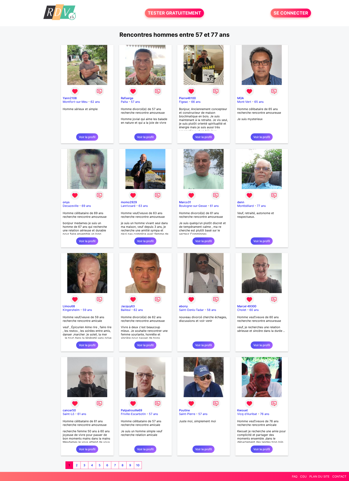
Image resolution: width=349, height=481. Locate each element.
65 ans (259, 102)
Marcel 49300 (246, 306)
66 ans (195, 102)
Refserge (127, 98)
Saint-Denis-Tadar (191, 310)
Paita (124, 102)
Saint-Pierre (187, 414)
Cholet (241, 310)
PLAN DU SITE (319, 476)
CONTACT (339, 476)
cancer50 (69, 410)
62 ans (95, 102)
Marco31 (185, 202)
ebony (183, 306)
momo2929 (129, 202)
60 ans (254, 310)
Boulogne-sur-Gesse (193, 206)
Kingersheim (71, 310)
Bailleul (126, 310)
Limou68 (69, 306)
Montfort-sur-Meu (75, 102)
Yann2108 (70, 98)
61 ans (214, 206)
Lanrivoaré (128, 206)
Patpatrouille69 (131, 410)
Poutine (184, 410)
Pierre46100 (187, 98)
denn (240, 202)
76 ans (264, 414)
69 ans (86, 206)
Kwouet (242, 410)
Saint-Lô (68, 414)
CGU (303, 476)
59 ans (87, 310)
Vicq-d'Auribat (247, 414)
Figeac (183, 102)
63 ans (143, 206)
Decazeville (71, 206)
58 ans (211, 310)
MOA (240, 98)
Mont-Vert (244, 102)
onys (66, 202)
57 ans (135, 102)
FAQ (294, 476)
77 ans (261, 206)
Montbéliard (245, 206)
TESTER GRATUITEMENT (174, 13)
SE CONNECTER (291, 13)
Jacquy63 (128, 306)
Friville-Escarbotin (133, 414)
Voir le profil (87, 137)
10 (137, 465)
